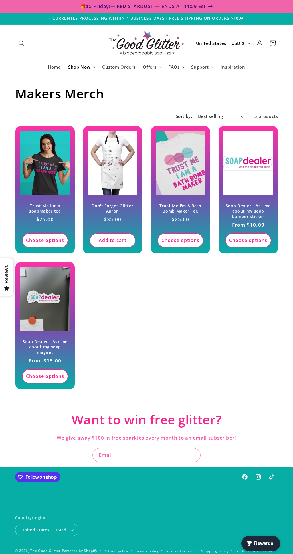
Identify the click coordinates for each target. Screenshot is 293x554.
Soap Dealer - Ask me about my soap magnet (44, 347)
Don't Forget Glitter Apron (113, 208)
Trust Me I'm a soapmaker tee (45, 208)
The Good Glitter (45, 551)
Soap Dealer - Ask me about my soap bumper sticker (248, 211)
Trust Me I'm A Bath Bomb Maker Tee (180, 208)
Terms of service (180, 551)
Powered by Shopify (79, 551)
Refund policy (116, 551)
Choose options (45, 240)
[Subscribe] (193, 455)
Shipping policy (215, 551)
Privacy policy (146, 551)
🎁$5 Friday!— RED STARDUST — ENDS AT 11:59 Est (143, 6)
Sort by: (184, 116)
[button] (21, 43)
